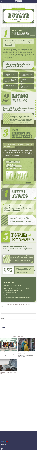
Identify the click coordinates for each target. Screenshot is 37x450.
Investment (3, 447)
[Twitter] (3, 441)
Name (2, 306)
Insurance (2, 449)
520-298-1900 (6, 434)
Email (2, 312)
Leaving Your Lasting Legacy (7, 351)
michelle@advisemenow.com (5, 440)
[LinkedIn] (5, 441)
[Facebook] (2, 441)
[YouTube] (7, 441)
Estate (2, 448)
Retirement (3, 445)
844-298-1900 (7, 435)
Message (2, 318)
